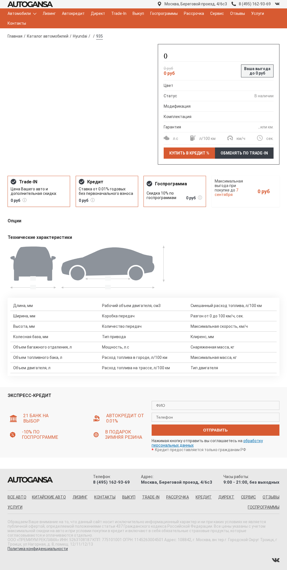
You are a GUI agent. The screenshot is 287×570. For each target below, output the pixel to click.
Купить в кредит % (189, 153)
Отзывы (237, 13)
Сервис (217, 13)
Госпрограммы (164, 13)
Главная (15, 36)
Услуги (257, 13)
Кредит (204, 497)
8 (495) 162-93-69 (255, 4)
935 (99, 36)
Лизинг (49, 13)
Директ (98, 13)
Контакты (17, 23)
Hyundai (80, 36)
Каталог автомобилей (47, 36)
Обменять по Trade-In (244, 153)
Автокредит (73, 13)
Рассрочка (194, 13)
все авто (17, 497)
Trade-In (118, 13)
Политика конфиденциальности (38, 548)
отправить (215, 430)
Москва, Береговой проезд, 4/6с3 (196, 4)
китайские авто (49, 497)
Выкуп (138, 13)
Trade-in (150, 497)
